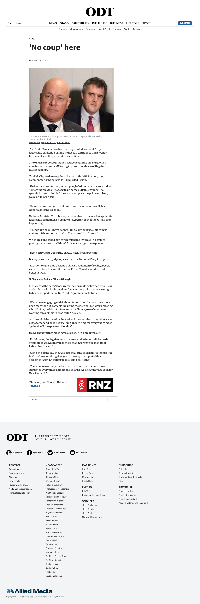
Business (116, 23)
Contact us (14, 469)
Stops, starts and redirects (130, 477)
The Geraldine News (54, 504)
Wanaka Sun (51, 544)
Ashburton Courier (54, 532)
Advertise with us (126, 491)
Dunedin (63, 29)
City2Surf (86, 491)
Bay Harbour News (54, 512)
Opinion (137, 29)
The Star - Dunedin (54, 560)
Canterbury (80, 23)
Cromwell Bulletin (53, 548)
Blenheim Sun (52, 473)
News (53, 23)
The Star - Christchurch (56, 508)
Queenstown (76, 29)
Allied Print (87, 513)
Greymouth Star (53, 481)
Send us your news (17, 473)
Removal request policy (19, 492)
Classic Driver (88, 473)
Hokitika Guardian (54, 485)
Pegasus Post (51, 516)
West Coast (104, 29)
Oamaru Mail (51, 540)
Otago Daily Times (54, 469)
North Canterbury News (56, 496)
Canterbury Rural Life (55, 500)
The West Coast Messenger (57, 488)
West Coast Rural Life (55, 492)
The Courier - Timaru (55, 536)
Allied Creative (88, 509)
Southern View (52, 524)
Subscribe (185, 23)
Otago (64, 23)
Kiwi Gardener (88, 469)
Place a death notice (128, 495)
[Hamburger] (10, 23)
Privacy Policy (15, 481)
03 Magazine (87, 477)
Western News (52, 520)
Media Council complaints (20, 488)
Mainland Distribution (92, 517)
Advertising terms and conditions (133, 503)
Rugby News (87, 481)
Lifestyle (132, 23)
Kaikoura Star (52, 477)
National (117, 29)
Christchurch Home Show (93, 495)
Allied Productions (90, 505)
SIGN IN (19, 23)
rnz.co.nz (34, 386)
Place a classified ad (128, 499)
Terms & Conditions (127, 473)
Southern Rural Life (54, 568)
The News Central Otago (56, 556)
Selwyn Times (52, 528)
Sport (146, 23)
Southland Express (54, 575)
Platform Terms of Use (18, 485)
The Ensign (50, 572)
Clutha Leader (52, 564)
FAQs (121, 481)
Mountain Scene (53, 552)
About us (13, 477)
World (127, 29)
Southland (91, 29)
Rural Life (99, 23)
